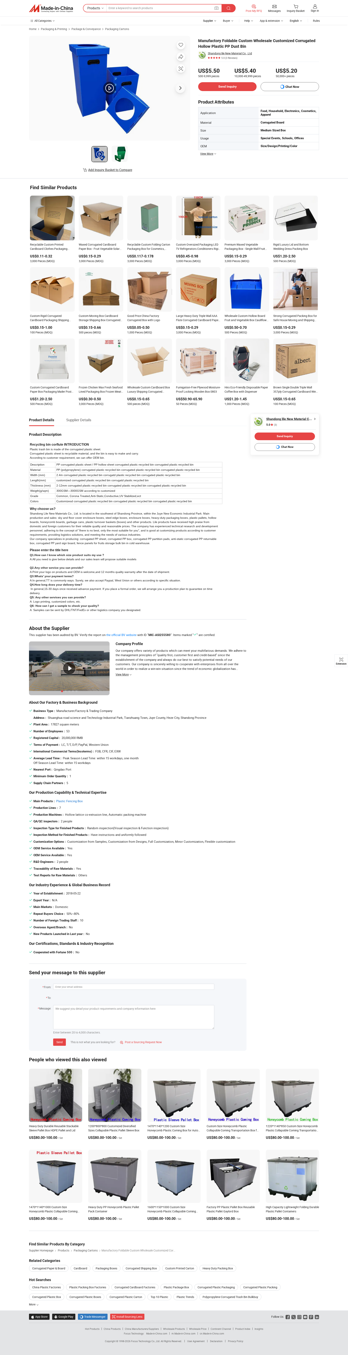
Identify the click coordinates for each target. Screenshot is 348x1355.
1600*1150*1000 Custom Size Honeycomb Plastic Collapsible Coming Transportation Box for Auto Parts (171, 1211)
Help (247, 21)
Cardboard (80, 1268)
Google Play (63, 1317)
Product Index (242, 1328)
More (32, 1304)
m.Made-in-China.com (184, 1333)
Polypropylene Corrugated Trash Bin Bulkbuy (230, 1297)
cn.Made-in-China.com (212, 1333)
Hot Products (92, 1328)
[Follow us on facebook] (288, 1317)
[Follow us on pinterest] (311, 1317)
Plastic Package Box (176, 1287)
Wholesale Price (197, 1328)
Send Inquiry (227, 86)
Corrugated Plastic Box (46, 1297)
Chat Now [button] (292, 87)
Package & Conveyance (86, 29)
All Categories (43, 21)
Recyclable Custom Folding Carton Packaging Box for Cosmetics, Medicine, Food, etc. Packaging (148, 247)
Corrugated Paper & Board (48, 1268)
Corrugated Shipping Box (141, 1268)
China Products (112, 1328)
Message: (45, 1008)
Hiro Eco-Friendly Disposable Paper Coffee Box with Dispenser (246, 389)
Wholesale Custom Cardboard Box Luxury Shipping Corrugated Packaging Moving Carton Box (148, 389)
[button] (216, 8)
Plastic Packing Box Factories (87, 1287)
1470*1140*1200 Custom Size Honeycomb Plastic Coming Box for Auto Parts (172, 1130)
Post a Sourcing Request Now (141, 1042)
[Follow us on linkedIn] (317, 1317)
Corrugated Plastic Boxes (85, 1297)
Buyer (226, 21)
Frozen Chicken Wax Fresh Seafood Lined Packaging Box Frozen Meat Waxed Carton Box (101, 389)
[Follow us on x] (293, 1317)
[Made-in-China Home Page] (51, 8)
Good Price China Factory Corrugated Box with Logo (143, 318)
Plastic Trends (185, 1297)
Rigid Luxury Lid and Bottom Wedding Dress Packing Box (291, 247)
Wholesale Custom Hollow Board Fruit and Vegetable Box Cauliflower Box (247, 318)
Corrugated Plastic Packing (260, 1287)
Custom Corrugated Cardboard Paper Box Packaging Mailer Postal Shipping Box (52, 389)
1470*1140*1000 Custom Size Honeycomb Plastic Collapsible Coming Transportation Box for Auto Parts (53, 1211)
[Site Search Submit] (229, 8)
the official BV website (121, 635)
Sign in (315, 10)
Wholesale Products (174, 1328)
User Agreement (196, 1341)
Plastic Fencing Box (69, 801)
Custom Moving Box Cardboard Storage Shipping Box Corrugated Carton (99, 318)
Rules (316, 21)
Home (32, 29)
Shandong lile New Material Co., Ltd (230, 53)
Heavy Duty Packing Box (218, 1268)
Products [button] (93, 8)
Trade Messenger (93, 1317)
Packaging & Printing (54, 29)
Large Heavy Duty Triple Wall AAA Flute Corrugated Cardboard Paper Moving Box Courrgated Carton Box (198, 318)
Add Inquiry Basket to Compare (110, 170)
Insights (259, 1328)
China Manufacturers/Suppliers (142, 1328)
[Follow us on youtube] (305, 1317)
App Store (39, 1317)
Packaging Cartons (117, 29)
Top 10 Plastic (159, 1297)
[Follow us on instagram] (299, 1317)
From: (47, 987)
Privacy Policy (235, 1341)
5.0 (271, 424)
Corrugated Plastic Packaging (216, 1287)
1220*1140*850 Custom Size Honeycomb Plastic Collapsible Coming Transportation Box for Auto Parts (292, 1130)
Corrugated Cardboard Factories (135, 1287)
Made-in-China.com (156, 1333)
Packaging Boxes (106, 1268)
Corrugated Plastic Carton (126, 1297)
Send (59, 1042)
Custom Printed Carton (179, 1268)
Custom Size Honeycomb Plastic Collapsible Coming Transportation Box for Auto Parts (233, 1130)
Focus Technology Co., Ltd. (146, 1341)
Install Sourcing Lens (129, 1317)
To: (49, 998)
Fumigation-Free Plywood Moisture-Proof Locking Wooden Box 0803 (198, 389)
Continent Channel (221, 1328)
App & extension (270, 21)
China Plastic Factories (46, 1287)
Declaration (216, 1341)
